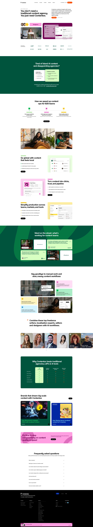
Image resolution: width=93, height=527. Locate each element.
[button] (41, 2)
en (66, 493)
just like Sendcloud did (51, 86)
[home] (25, 494)
